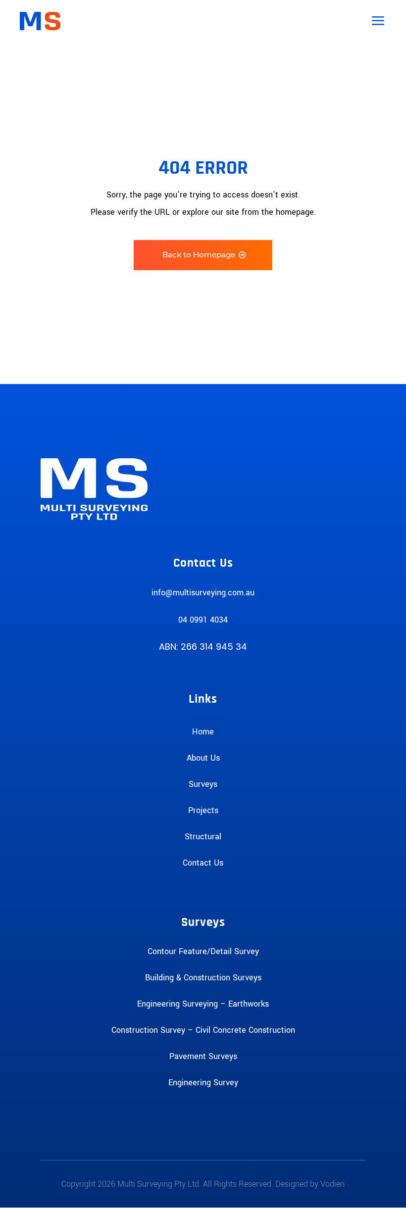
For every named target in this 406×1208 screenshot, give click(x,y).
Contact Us (203, 863)
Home (203, 731)
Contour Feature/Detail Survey (203, 951)
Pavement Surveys (203, 1056)
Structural (203, 836)
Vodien (332, 1184)
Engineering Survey (203, 1082)
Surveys (203, 784)
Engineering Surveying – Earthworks (203, 1004)
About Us (203, 758)
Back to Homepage (198, 255)
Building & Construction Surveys (203, 977)
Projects (203, 810)
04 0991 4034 (203, 620)
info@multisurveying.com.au (203, 592)
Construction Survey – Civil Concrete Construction (203, 1030)
